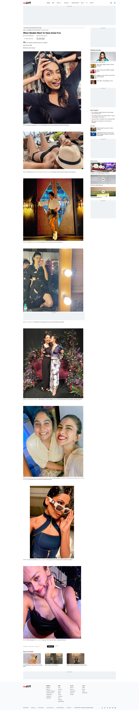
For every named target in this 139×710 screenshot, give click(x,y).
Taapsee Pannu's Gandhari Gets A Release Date (103, 119)
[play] (103, 167)
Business (60, 689)
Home (48, 2)
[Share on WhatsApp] (102, 708)
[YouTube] (112, 708)
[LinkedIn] (115, 708)
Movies (59, 691)
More (91, 2)
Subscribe (50, 646)
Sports (59, 692)
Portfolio (72, 694)
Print (58, 645)
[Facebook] (107, 708)
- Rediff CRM (48, 696)
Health (83, 687)
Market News (72, 691)
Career (83, 691)
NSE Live (72, 689)
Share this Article (29, 38)
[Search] (111, 3)
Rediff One (48, 689)
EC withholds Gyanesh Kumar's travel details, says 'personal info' (102, 113)
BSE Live (72, 687)
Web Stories (94, 161)
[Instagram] (110, 708)
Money (66, 2)
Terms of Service (50, 707)
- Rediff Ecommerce (50, 692)
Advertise (33, 707)
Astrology (60, 699)
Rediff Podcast (61, 701)
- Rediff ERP (48, 698)
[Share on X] (104, 708)
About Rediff (25, 707)
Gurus (82, 2)
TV (86, 2)
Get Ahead (29, 30)
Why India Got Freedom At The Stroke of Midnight (102, 121)
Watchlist (72, 692)
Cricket (59, 694)
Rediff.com (80, 707)
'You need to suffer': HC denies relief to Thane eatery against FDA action (103, 116)
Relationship (84, 692)
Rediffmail (48, 687)
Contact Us (69, 707)
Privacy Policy (41, 707)
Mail (53, 2)
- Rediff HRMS (48, 694)
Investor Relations (60, 707)
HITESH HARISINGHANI (29, 35)
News (58, 2)
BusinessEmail (75, 2)
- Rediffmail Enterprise (50, 691)
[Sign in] (115, 3)
